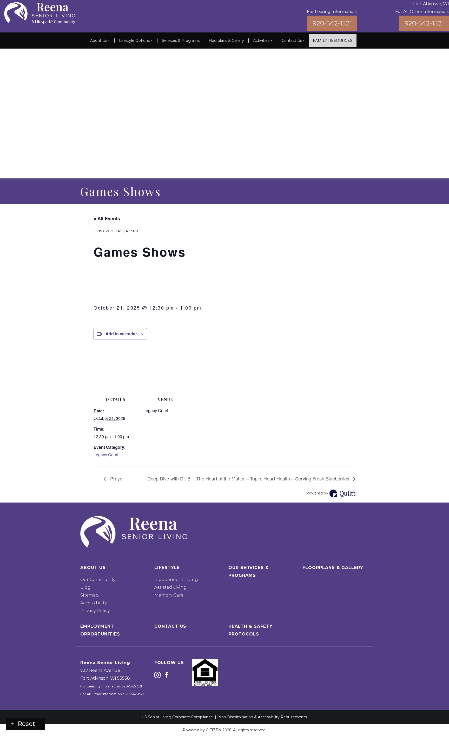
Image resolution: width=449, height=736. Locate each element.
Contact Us (292, 40)
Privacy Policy (95, 610)
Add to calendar (121, 334)
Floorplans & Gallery (226, 40)
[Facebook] (167, 674)
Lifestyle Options (134, 40)
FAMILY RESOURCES (332, 40)
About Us (98, 40)
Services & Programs (181, 40)
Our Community (97, 579)
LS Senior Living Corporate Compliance (177, 717)
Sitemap (89, 595)
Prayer (116, 478)
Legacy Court (106, 455)
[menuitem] (100, 40)
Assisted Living (170, 587)
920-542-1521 (332, 23)
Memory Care (168, 595)
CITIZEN (213, 730)
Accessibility (93, 602)
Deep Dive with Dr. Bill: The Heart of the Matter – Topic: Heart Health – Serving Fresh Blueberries (249, 478)
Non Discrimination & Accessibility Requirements (262, 717)
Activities (261, 40)
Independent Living (176, 579)
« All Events (107, 218)
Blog (85, 587)
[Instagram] (157, 674)
